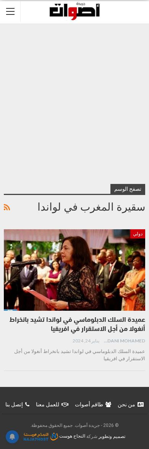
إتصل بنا (14, 404)
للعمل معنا (47, 404)
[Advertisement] (74, 102)
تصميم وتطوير (112, 436)
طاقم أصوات (89, 404)
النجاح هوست (71, 436)
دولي (138, 233)
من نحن (126, 404)
